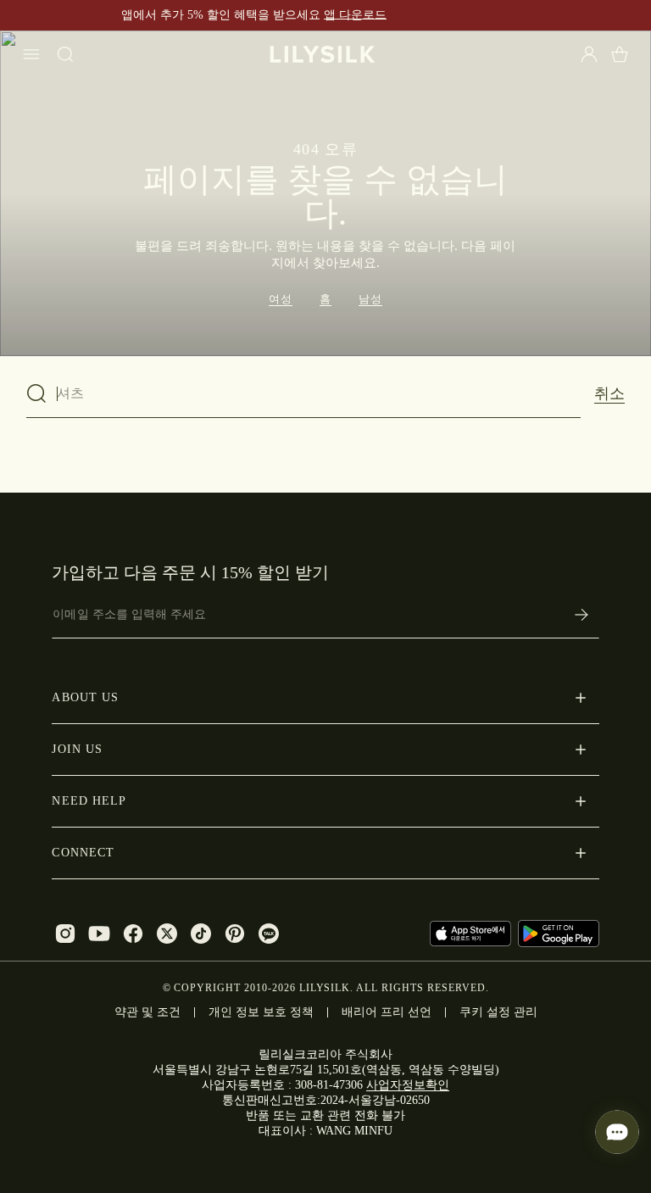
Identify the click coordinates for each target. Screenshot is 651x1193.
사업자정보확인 (407, 1085)
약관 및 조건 (147, 1012)
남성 (370, 299)
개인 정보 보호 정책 (261, 1012)
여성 (280, 299)
